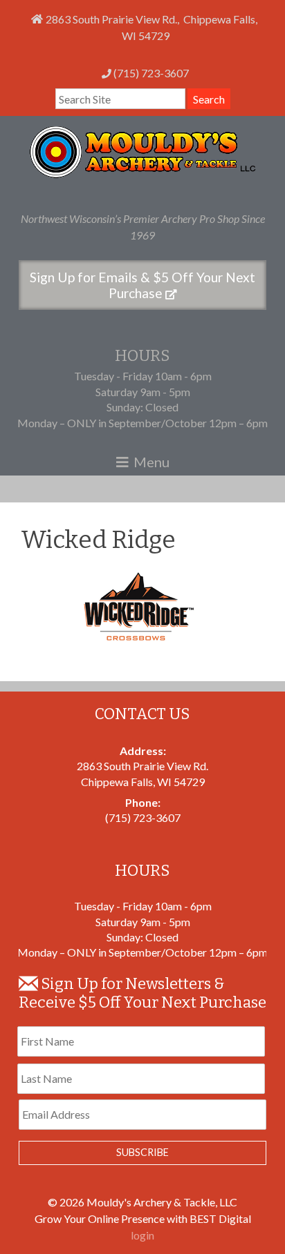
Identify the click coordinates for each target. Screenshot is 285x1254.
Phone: (142, 802)
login (142, 1235)
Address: (143, 750)
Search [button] (209, 99)
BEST (203, 1218)
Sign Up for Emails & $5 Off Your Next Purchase (142, 285)
